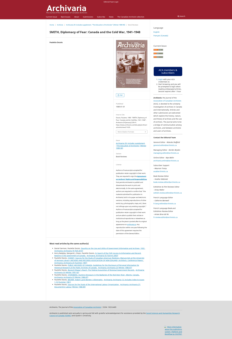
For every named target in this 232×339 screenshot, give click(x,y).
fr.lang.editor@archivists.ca (164, 203)
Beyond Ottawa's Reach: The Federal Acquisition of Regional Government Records (101, 270)
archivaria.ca (131, 224)
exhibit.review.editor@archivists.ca (167, 193)
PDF (121, 95)
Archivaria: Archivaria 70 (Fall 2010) (68, 251)
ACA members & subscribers (168, 71)
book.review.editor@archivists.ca (166, 182)
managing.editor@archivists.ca (166, 153)
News (111, 17)
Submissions (88, 17)
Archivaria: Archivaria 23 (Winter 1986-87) (115, 267)
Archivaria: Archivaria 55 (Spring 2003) (102, 255)
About (76, 17)
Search (182, 16)
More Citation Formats (126, 132)
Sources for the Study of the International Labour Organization (93, 284)
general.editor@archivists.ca (165, 145)
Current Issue (51, 17)
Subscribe (101, 17)
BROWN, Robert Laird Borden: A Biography (85, 280)
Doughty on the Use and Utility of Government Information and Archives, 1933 (113, 248)
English (156, 32)
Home (52, 25)
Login (160, 79)
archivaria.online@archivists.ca (166, 161)
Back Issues (65, 17)
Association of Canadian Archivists (167, 101)
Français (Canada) (160, 35)
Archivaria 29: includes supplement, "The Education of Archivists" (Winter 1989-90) (95, 25)
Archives (60, 25)
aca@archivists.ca (160, 171)
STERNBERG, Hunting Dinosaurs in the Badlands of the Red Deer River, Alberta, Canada (103, 275)
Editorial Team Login (111, 2)
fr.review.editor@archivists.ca (165, 217)
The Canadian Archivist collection (130, 17)
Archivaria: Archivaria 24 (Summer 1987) (70, 263)
